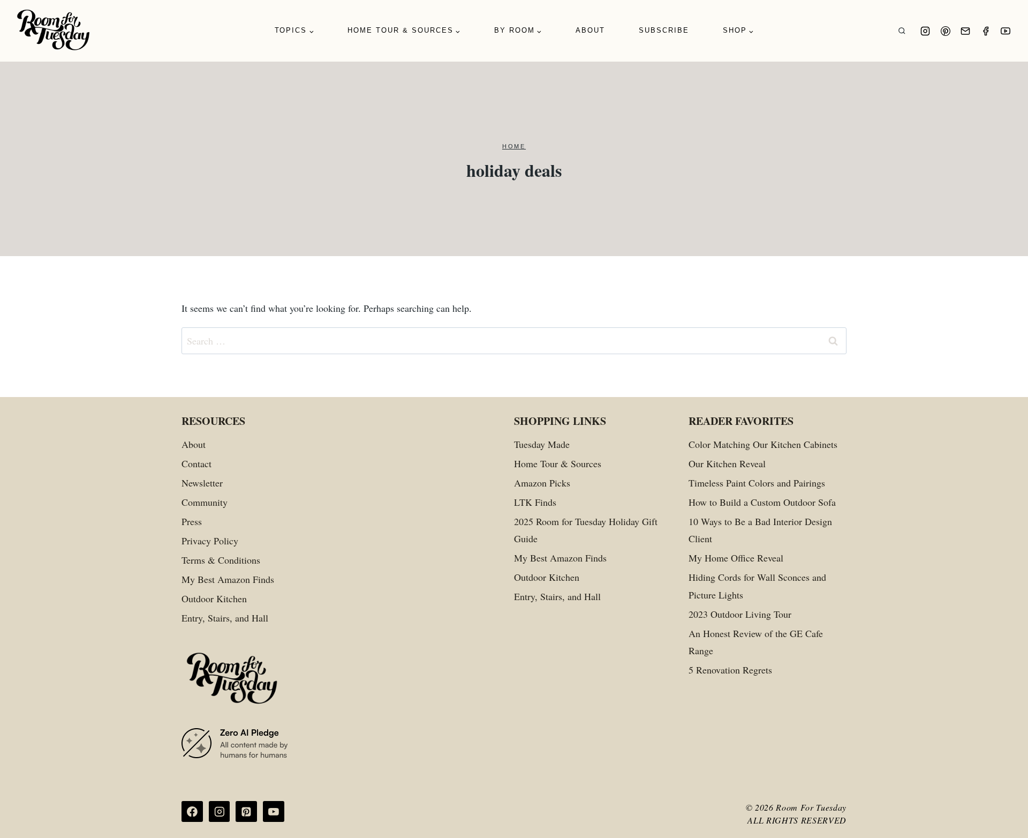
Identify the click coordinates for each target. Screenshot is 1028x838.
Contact (196, 463)
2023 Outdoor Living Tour (740, 614)
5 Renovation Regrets (730, 669)
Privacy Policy (210, 540)
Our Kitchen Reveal (727, 463)
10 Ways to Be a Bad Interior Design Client (760, 530)
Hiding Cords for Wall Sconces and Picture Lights (757, 586)
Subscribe (664, 30)
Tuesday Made (542, 444)
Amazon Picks (542, 482)
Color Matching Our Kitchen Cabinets (763, 444)
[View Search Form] (902, 31)
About (590, 30)
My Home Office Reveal (736, 557)
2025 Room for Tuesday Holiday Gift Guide (585, 530)
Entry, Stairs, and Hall (225, 617)
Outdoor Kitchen (214, 598)
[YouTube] (1005, 31)
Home (514, 146)
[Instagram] (925, 31)
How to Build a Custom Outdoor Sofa (762, 502)
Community (205, 502)
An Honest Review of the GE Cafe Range (756, 642)
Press (192, 521)
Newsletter (202, 482)
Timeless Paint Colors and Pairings (757, 482)
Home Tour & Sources (557, 463)
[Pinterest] (945, 31)
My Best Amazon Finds (228, 579)
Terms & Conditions (221, 559)
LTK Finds (535, 502)
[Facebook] (985, 31)
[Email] (965, 31)
